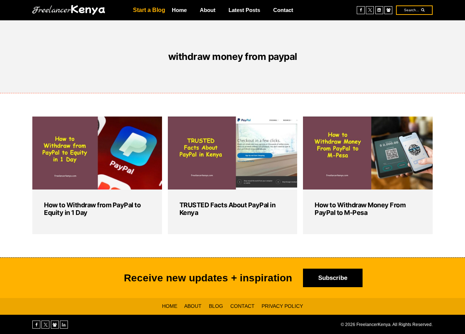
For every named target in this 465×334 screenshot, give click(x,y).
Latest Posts (244, 10)
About (207, 10)
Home (179, 10)
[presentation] (97, 153)
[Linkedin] (379, 10)
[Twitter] (370, 10)
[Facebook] (361, 10)
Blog (216, 306)
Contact (283, 10)
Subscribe (332, 277)
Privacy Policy (282, 306)
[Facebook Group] (388, 10)
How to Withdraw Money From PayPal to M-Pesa (360, 209)
